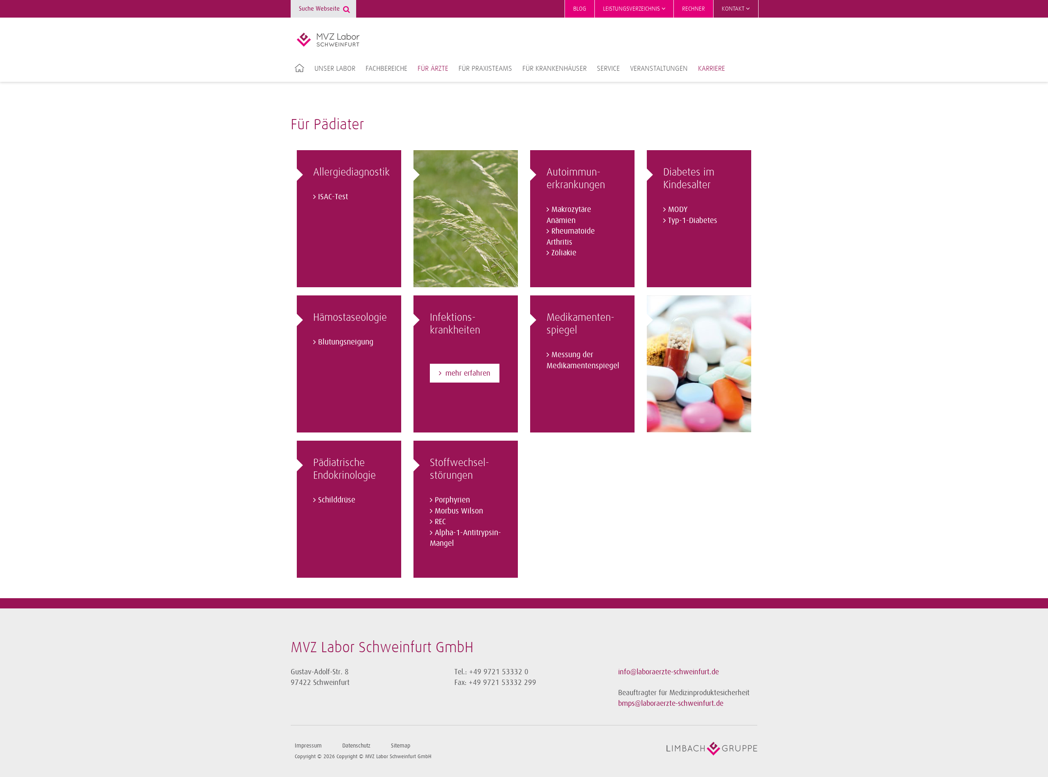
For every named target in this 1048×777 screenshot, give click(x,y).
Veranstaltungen (659, 68)
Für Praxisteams (485, 68)
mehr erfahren (467, 373)
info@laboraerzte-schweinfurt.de (668, 672)
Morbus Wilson (459, 511)
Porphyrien (452, 499)
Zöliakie (563, 252)
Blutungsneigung (345, 342)
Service (608, 68)
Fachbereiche (386, 68)
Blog (579, 9)
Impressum (308, 745)
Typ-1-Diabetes (692, 220)
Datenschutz (356, 745)
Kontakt (734, 9)
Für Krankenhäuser (554, 68)
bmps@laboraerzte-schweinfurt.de (670, 703)
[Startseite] (328, 40)
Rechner (693, 9)
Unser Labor (334, 68)
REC (440, 521)
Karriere (711, 68)
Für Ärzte (433, 68)
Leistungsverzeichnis (632, 9)
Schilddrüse (336, 499)
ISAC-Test (333, 196)
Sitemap (400, 745)
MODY (678, 209)
